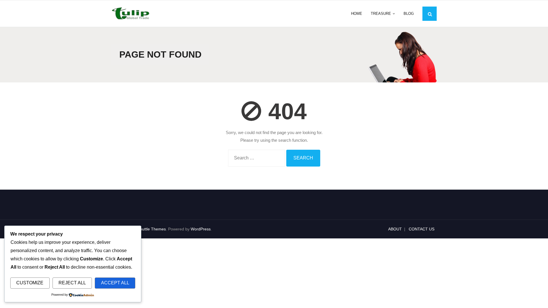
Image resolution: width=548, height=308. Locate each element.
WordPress (201, 229)
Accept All (115, 282)
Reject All (72, 282)
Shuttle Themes (151, 229)
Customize (29, 282)
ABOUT (395, 229)
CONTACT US (421, 229)
